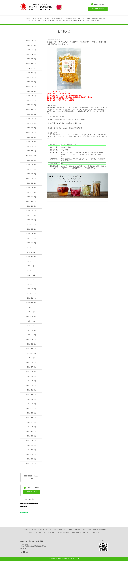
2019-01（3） (32, 390)
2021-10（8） (32, 256)
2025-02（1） (32, 100)
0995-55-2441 (100, 4)
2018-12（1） (32, 394)
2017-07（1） (32, 422)
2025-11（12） (32, 68)
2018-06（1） (32, 413)
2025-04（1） (32, 95)
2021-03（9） (32, 289)
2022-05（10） (32, 224)
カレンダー (85, 20)
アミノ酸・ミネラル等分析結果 (44, 20)
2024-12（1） (32, 109)
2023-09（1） (32, 160)
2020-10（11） (32, 312)
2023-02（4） (32, 192)
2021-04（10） (32, 284)
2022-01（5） (32, 243)
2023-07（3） (32, 169)
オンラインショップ (37, 18)
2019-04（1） (32, 381)
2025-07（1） (32, 82)
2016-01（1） (32, 445)
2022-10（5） (32, 206)
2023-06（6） (32, 174)
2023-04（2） (32, 183)
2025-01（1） (32, 105)
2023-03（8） (32, 187)
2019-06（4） (32, 371)
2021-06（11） (32, 275)
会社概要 (69, 18)
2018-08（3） (32, 404)
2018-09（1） (32, 399)
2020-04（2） (32, 339)
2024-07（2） (32, 128)
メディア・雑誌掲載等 (63, 20)
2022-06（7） (32, 220)
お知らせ (30, 20)
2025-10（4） (32, 72)
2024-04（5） (32, 141)
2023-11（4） (32, 155)
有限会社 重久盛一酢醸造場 (60, 558)
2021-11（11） (32, 252)
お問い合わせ (95, 20)
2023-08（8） (32, 164)
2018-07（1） (32, 408)
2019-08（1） (32, 362)
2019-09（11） (32, 358)
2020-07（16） (32, 325)
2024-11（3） (32, 114)
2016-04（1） (32, 440)
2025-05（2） (32, 91)
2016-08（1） (32, 436)
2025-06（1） (32, 86)
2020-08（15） (32, 321)
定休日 (31, 478)
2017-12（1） (32, 417)
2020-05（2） (32, 335)
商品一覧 (48, 18)
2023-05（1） (32, 178)
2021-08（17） (32, 266)
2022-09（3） (32, 210)
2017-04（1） (32, 427)
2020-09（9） (32, 316)
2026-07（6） (32, 45)
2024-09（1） (32, 118)
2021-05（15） (32, 279)
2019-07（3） (32, 367)
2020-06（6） (32, 330)
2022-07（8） (32, 215)
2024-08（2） (32, 123)
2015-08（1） (32, 459)
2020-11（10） (32, 307)
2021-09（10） (32, 261)
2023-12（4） (32, 151)
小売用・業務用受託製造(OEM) (96, 18)
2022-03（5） (32, 233)
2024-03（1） (32, 146)
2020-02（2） (32, 344)
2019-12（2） (32, 348)
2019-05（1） (32, 376)
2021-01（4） (32, 298)
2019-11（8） (32, 353)
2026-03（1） (32, 59)
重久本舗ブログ (76, 20)
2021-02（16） (32, 293)
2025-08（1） (32, 77)
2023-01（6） (32, 197)
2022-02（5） (32, 238)
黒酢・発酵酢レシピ (58, 18)
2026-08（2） (32, 40)
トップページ (25, 18)
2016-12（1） (32, 431)
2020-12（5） (32, 302)
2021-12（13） (32, 247)
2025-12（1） (32, 63)
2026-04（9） (32, 54)
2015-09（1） (32, 454)
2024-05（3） (32, 137)
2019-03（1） (32, 385)
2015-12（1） (32, 450)
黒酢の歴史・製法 (78, 18)
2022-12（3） (32, 201)
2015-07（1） (32, 463)
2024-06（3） (32, 132)
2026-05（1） (32, 49)
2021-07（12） (32, 270)
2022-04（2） (32, 229)
